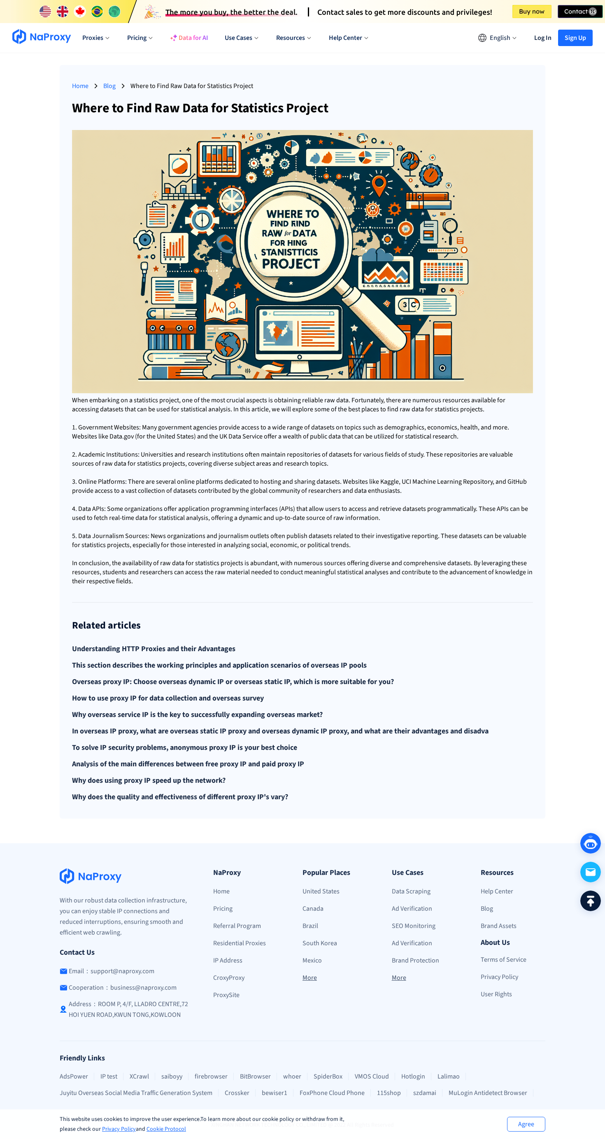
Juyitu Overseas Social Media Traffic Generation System (136, 1092)
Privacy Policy (119, 1129)
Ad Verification (412, 908)
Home (80, 85)
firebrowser (211, 1076)
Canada (312, 908)
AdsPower (74, 1076)
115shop (389, 1092)
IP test (108, 1076)
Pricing (223, 908)
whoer (292, 1076)
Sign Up (575, 37)
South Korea (319, 943)
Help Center (497, 891)
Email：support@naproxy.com (111, 971)
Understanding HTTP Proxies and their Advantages (153, 649)
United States (321, 891)
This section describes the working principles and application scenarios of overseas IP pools (219, 665)
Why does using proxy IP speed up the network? (149, 781)
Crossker (237, 1092)
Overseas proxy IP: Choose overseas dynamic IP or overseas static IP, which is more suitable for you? (233, 682)
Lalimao (448, 1076)
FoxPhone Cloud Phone (332, 1092)
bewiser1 (274, 1092)
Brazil (310, 925)
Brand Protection (415, 960)
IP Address (227, 960)
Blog (109, 85)
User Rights (496, 994)
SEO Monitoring (413, 925)
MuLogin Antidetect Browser (488, 1092)
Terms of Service (503, 959)
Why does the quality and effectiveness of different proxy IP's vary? (180, 797)
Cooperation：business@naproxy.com (123, 987)
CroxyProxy (228, 977)
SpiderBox (328, 1076)
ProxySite (226, 995)
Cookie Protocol (166, 1129)
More (309, 977)
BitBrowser (255, 1076)
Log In (542, 37)
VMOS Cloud (372, 1076)
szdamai (424, 1092)
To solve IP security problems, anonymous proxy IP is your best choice (184, 748)
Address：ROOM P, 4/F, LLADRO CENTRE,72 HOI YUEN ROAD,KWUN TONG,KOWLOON (128, 1009)
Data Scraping (411, 891)
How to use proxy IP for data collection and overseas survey (168, 698)
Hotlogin (413, 1076)
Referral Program (237, 925)
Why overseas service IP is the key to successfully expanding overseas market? (197, 715)
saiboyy (171, 1076)
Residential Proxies (239, 943)
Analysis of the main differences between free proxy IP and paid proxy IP (188, 764)
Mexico (312, 960)
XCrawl (139, 1076)
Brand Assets (499, 925)
